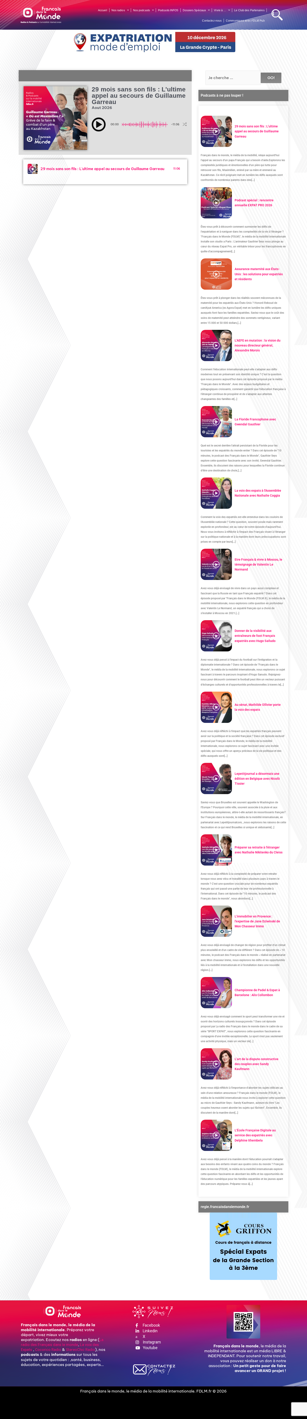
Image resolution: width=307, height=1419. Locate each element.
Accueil (102, 10)
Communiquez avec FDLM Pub (245, 20)
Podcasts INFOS (168, 10)
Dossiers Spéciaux (194, 10)
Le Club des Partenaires (249, 10)
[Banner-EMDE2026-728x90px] (153, 42)
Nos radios (118, 10)
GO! (271, 77)
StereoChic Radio (80, 1349)
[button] (99, 124)
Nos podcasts (141, 10)
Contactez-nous (212, 20)
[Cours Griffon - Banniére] (243, 1246)
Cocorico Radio (48, 1349)
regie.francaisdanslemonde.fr (225, 1207)
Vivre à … (220, 10)
